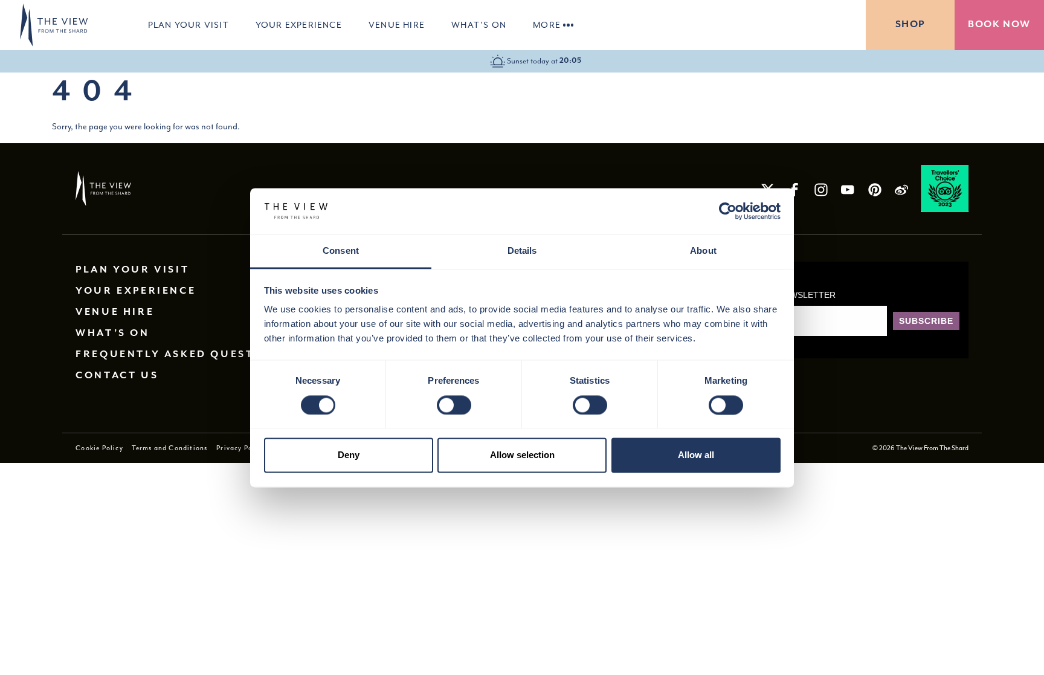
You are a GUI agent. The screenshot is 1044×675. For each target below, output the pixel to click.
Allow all (696, 455)
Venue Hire (397, 24)
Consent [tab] (341, 251)
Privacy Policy (240, 448)
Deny (348, 455)
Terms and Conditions (169, 448)
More (547, 24)
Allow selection (522, 455)
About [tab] (703, 251)
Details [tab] (522, 251)
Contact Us (117, 375)
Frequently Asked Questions (181, 354)
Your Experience (299, 24)
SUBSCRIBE (926, 321)
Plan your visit (188, 24)
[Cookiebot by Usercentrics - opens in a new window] (728, 211)
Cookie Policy (99, 448)
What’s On (478, 24)
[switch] (454, 405)
